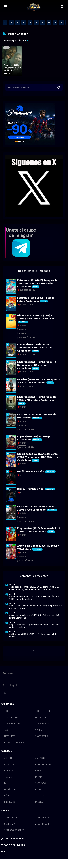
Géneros (6, 750)
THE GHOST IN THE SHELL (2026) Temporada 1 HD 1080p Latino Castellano (34, 597)
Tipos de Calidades (13, 845)
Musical (39, 801)
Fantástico (10, 789)
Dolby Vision (42, 717)
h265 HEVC (9, 736)
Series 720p (10, 823)
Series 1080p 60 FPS (14, 830)
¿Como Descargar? (12, 838)
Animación (40, 757)
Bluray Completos (14, 742)
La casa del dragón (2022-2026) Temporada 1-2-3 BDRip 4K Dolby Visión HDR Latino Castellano (34, 588)
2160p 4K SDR (42, 723)
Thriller (39, 795)
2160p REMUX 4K (12, 723)
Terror (8, 776)
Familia (7, 783)
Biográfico (10, 801)
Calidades (7, 703)
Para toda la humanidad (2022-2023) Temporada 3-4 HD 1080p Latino (35, 607)
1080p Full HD (42, 710)
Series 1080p (10, 817)
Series (5, 810)
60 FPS (38, 729)
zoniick (12, 584)
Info (4, 693)
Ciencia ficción (43, 764)
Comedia (8, 770)
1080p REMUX (41, 736)
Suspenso (40, 783)
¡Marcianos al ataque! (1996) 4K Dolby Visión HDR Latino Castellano (34, 616)
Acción (8, 757)
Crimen (39, 770)
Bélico (7, 795)
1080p (7, 710)
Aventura (9, 764)
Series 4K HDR (42, 817)
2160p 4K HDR (11, 717)
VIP (3, 851)
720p (6, 729)
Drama (38, 776)
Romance (40, 789)
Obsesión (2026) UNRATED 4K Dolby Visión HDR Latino (33, 635)
